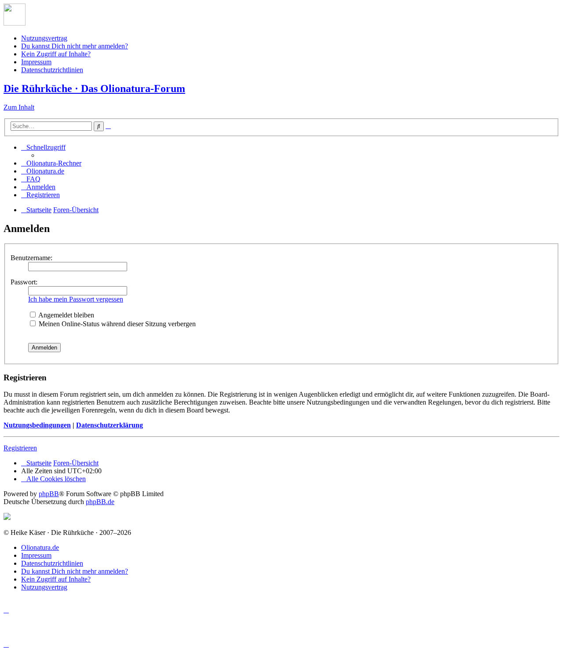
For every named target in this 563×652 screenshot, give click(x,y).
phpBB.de (100, 501)
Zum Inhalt (19, 107)
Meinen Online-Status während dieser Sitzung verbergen (116, 324)
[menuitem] (51, 163)
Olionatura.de (40, 547)
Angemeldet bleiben (65, 315)
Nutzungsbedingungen (37, 425)
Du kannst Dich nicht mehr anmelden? (74, 46)
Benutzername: (31, 258)
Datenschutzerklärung (109, 425)
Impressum (36, 62)
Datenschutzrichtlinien (52, 70)
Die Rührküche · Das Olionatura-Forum (94, 88)
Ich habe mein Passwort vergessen (75, 299)
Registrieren (20, 448)
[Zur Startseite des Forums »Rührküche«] (15, 23)
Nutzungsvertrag (44, 38)
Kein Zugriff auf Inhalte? (56, 54)
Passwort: (24, 282)
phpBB (49, 493)
